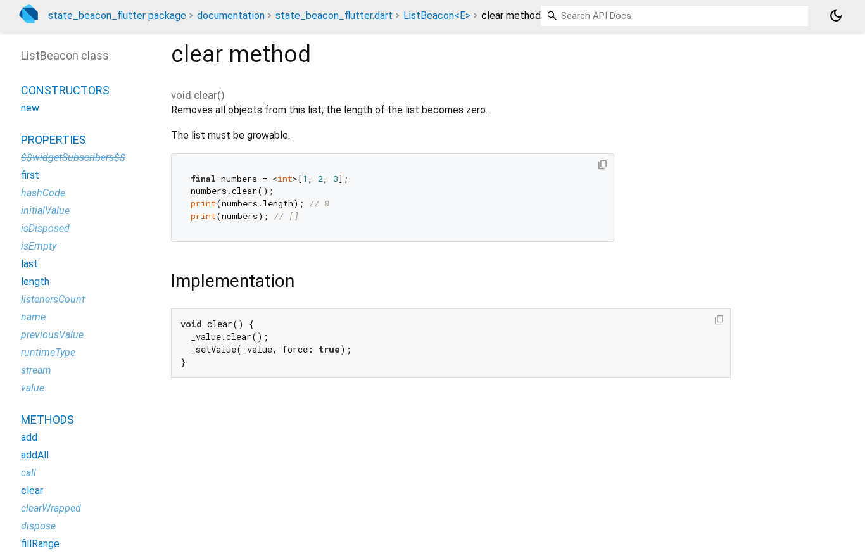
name (33, 317)
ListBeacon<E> (436, 15)
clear (32, 490)
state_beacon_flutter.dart (334, 15)
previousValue (52, 335)
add (29, 437)
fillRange (40, 544)
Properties (53, 139)
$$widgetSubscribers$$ (73, 157)
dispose (38, 526)
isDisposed (45, 228)
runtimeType (48, 352)
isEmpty (38, 246)
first (30, 175)
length (35, 281)
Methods (47, 419)
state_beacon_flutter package (117, 15)
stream (36, 370)
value (32, 388)
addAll (35, 455)
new (30, 108)
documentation (231, 15)
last (29, 264)
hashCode (43, 193)
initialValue (45, 211)
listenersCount (53, 299)
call (28, 473)
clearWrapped (51, 508)
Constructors (65, 90)
